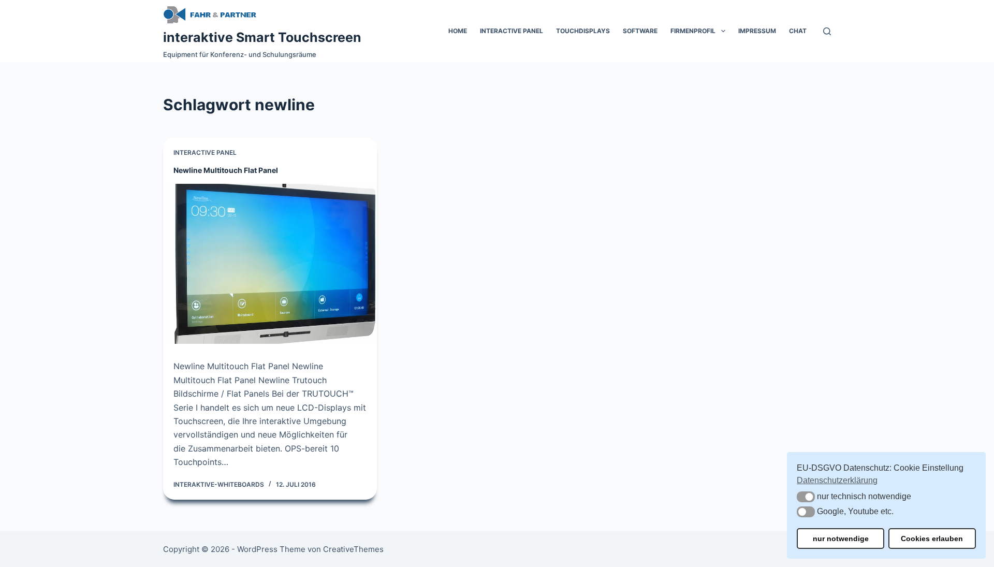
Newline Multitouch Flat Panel (225, 170)
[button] (806, 496)
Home (457, 31)
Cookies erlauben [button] (932, 538)
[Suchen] (827, 31)
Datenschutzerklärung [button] (837, 480)
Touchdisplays (583, 31)
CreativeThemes (353, 549)
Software (640, 31)
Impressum (757, 31)
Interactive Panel (511, 31)
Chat (798, 31)
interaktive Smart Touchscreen (262, 37)
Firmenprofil (692, 31)
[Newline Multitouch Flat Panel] (270, 264)
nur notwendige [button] (841, 538)
